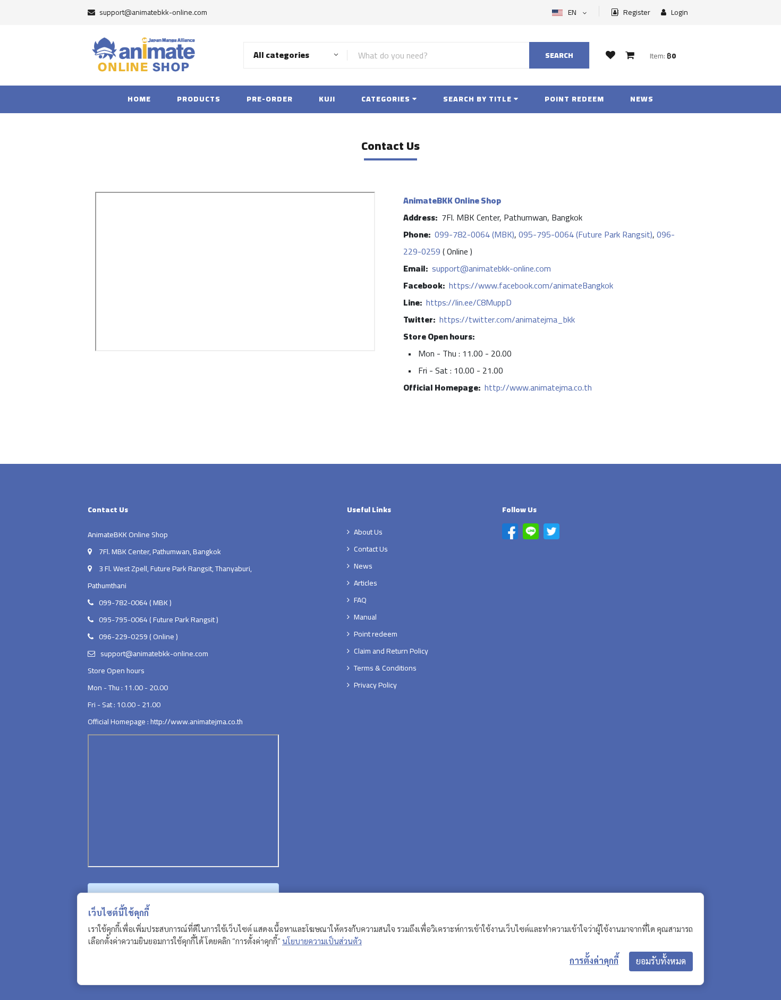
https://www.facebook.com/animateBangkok (531, 285)
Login (678, 12)
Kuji (327, 99)
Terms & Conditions (385, 668)
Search (559, 55)
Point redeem (574, 99)
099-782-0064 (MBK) (474, 234)
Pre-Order (270, 99)
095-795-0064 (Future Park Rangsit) (585, 234)
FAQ (360, 600)
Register (636, 12)
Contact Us (371, 549)
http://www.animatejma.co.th (538, 387)
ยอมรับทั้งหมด (661, 961)
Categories (386, 99)
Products (198, 99)
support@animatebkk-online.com (153, 12)
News (641, 99)
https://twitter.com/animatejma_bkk (507, 319)
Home (139, 99)
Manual (365, 617)
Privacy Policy (375, 685)
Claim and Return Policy (391, 651)
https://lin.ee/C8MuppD (469, 302)
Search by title (478, 99)
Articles (365, 583)
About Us (368, 532)
